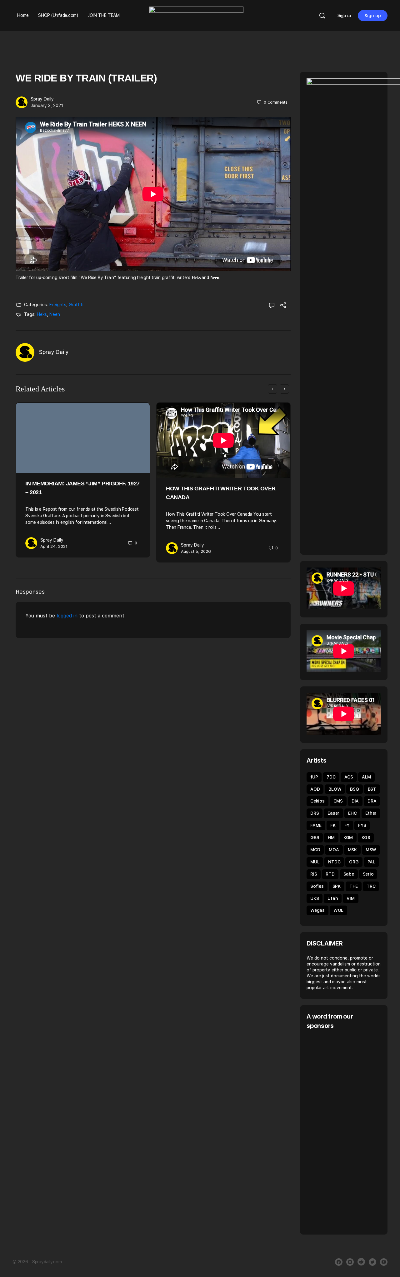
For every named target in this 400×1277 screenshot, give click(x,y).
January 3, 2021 (47, 105)
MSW (371, 849)
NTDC (334, 861)
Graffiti (76, 304)
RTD (330, 874)
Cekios (317, 800)
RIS (313, 874)
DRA (372, 800)
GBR (314, 837)
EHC (352, 813)
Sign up (372, 15)
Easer (333, 813)
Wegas (317, 910)
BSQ (354, 789)
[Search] (322, 15)
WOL (338, 910)
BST (372, 789)
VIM (350, 898)
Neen (54, 314)
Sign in (344, 15)
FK (333, 825)
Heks (42, 314)
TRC (371, 886)
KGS (366, 837)
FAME (316, 825)
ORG (353, 861)
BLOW (334, 789)
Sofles (317, 886)
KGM (348, 837)
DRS (314, 813)
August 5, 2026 (196, 551)
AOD (315, 789)
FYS (362, 825)
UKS (314, 898)
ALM (366, 776)
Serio (368, 874)
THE (353, 886)
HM (331, 837)
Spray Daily (42, 98)
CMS (338, 800)
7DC (331, 776)
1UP (314, 776)
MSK (352, 849)
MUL (314, 861)
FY (347, 825)
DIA (355, 800)
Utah (333, 898)
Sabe (348, 874)
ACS (348, 776)
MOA (334, 849)
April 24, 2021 (54, 546)
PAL (371, 861)
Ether (371, 813)
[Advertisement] (353, 1131)
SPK (336, 886)
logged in (67, 616)
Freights (57, 304)
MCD (315, 849)
